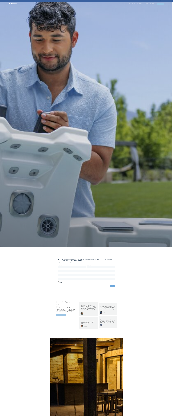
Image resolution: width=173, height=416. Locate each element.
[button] (152, 1)
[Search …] (160, 0)
